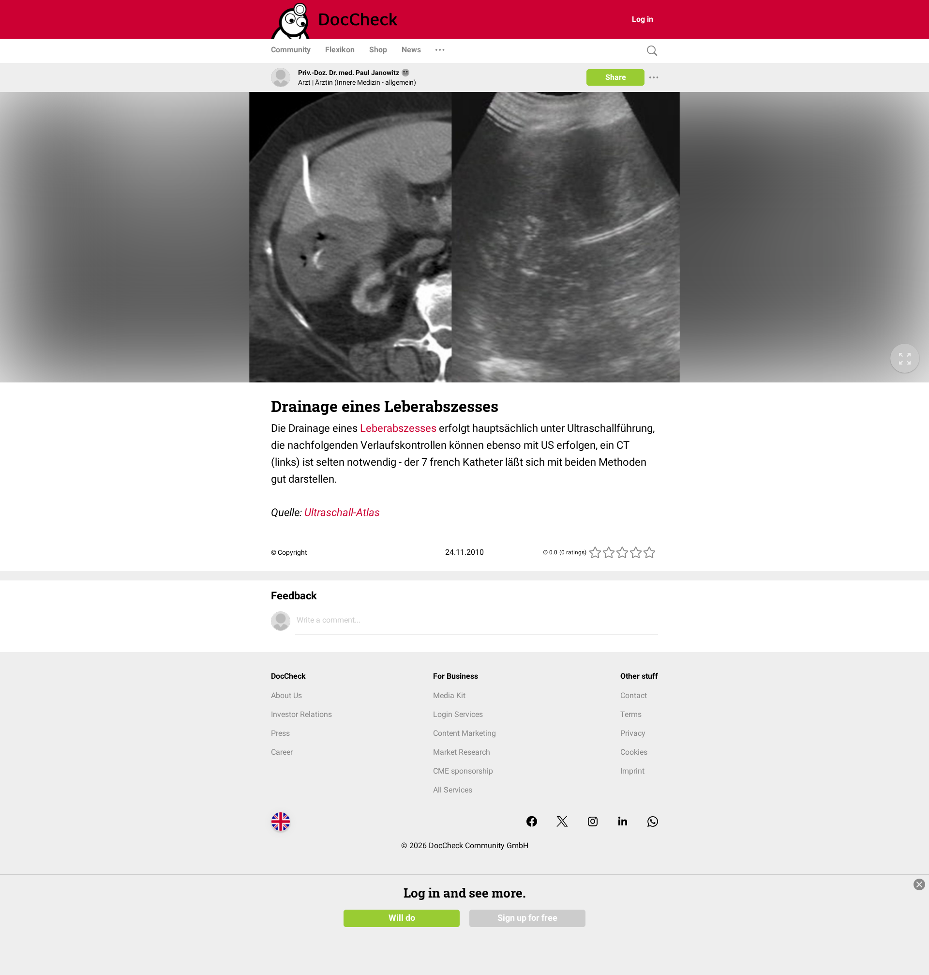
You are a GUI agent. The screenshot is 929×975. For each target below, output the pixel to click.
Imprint (632, 771)
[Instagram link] (592, 822)
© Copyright (289, 552)
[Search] (650, 51)
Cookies (633, 752)
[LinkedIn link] (622, 822)
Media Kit (449, 695)
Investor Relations (301, 714)
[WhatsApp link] (652, 822)
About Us (286, 695)
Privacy (632, 733)
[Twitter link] (562, 822)
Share (615, 77)
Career (282, 752)
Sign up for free (527, 918)
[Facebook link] (531, 822)
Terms (631, 714)
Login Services (458, 714)
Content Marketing (464, 733)
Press (280, 733)
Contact (633, 695)
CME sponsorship (463, 771)
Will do (402, 918)
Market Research (461, 752)
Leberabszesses (398, 428)
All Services (452, 789)
